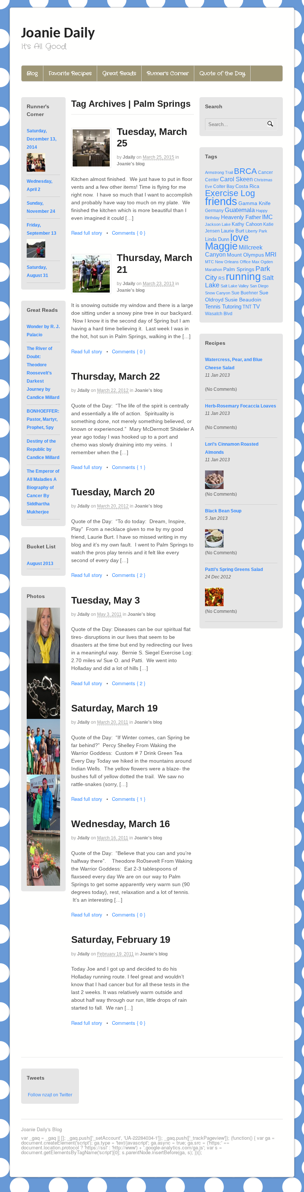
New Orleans (227, 262)
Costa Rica (247, 186)
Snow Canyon (217, 293)
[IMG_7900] (43, 715)
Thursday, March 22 (115, 376)
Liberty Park (256, 231)
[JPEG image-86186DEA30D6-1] (43, 660)
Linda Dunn (217, 239)
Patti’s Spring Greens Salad (234, 569)
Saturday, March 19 (114, 708)
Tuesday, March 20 (113, 492)
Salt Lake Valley (235, 286)
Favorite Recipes (70, 73)
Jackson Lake (218, 224)
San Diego (259, 286)
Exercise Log (230, 193)
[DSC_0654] (43, 771)
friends (221, 201)
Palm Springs (238, 269)
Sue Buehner (244, 292)
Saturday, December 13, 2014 (41, 139)
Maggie (221, 246)
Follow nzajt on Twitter (50, 1094)
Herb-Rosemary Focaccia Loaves (240, 406)
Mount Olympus (245, 255)
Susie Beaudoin (243, 300)
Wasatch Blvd (218, 313)
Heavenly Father (241, 217)
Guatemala (240, 210)
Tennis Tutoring (223, 307)
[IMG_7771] (43, 826)
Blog (32, 73)
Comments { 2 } (128, 574)
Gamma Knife (254, 203)
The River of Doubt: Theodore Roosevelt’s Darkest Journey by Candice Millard (43, 373)
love (239, 237)
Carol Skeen (236, 179)
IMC (267, 217)
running (243, 276)
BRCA (245, 171)
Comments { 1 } (128, 466)
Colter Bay (223, 186)
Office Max (250, 262)
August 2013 (40, 563)
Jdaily (129, 157)
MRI (271, 254)
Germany (214, 210)
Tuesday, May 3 (105, 600)
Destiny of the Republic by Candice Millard (43, 449)
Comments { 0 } (128, 232)
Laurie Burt (232, 231)
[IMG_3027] (43, 882)
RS (221, 278)
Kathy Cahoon (247, 224)
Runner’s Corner (168, 73)
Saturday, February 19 (120, 939)
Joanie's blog (131, 163)
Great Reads (119, 73)
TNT (247, 307)
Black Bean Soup (223, 511)
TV (256, 306)
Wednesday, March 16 (120, 823)
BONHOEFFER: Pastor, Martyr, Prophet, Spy (43, 419)
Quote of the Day (222, 73)
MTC (209, 262)
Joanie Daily (58, 33)
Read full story (86, 232)
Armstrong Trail (219, 172)
